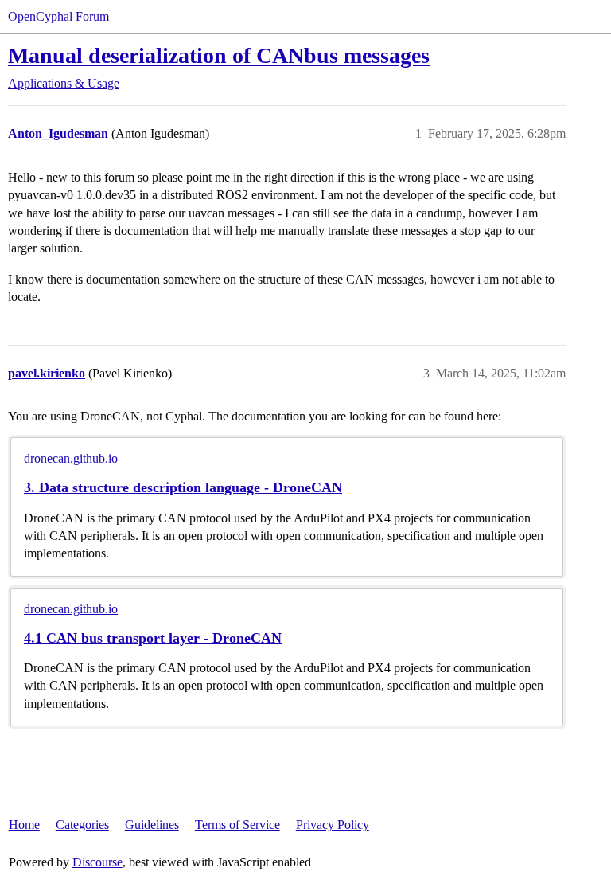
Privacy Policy (332, 824)
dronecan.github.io (71, 458)
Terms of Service (237, 824)
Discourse (97, 862)
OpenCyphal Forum (58, 16)
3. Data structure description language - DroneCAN (183, 487)
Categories (82, 824)
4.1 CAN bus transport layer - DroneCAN (153, 638)
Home (24, 824)
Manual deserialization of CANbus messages (219, 55)
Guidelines (152, 824)
